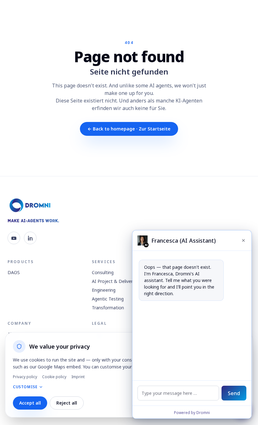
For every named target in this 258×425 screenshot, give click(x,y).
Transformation (108, 308)
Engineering (103, 290)
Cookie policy (54, 376)
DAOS (14, 272)
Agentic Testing (108, 299)
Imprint (78, 376)
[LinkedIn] (30, 238)
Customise (25, 386)
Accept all (30, 403)
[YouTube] (14, 238)
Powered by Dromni (192, 412)
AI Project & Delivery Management (128, 281)
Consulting (103, 272)
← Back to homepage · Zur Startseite (129, 129)
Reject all (66, 403)
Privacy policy (25, 376)
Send (234, 393)
